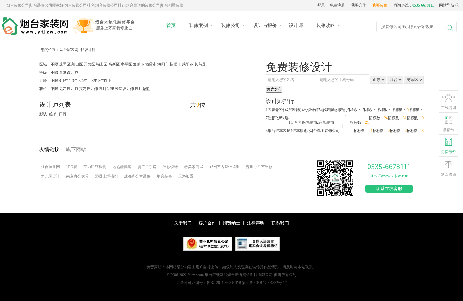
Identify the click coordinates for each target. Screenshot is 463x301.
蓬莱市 (138, 64)
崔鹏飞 (273, 118)
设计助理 (106, 89)
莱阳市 (187, 64)
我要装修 (379, 5)
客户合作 (207, 223)
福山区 (101, 64)
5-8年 (93, 80)
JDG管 (71, 167)
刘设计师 (311, 110)
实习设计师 (88, 89)
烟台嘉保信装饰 (303, 122)
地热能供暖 (121, 167)
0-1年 (63, 80)
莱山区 (77, 64)
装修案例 (198, 25)
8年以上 (104, 80)
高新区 (114, 64)
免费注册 (337, 5)
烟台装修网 (50, 167)
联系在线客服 (389, 188)
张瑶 (285, 118)
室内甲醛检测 (94, 167)
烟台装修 (164, 176)
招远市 (175, 64)
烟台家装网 (69, 50)
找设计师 (88, 50)
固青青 (273, 110)
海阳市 (163, 64)
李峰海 (296, 110)
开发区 (89, 64)
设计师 (296, 25)
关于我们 (183, 223)
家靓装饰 (326, 122)
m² (256, 276)
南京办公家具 (77, 176)
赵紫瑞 (326, 110)
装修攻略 (325, 25)
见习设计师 (68, 89)
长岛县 (200, 64)
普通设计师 (68, 72)
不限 (54, 64)
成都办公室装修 (137, 176)
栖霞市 (151, 64)
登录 (321, 5)
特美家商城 (193, 167)
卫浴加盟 (185, 176)
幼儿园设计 (50, 176)
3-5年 (83, 80)
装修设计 (170, 167)
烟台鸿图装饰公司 (324, 130)
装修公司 (230, 25)
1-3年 (73, 80)
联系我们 (280, 223)
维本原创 (299, 130)
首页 (171, 25)
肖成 (285, 110)
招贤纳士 (231, 223)
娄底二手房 (147, 167)
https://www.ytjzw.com (389, 175)
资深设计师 (124, 89)
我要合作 (358, 5)
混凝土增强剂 (106, 176)
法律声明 (256, 223)
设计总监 (142, 89)
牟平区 (126, 64)
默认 (43, 114)
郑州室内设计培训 (224, 167)
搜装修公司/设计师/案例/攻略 (407, 26)
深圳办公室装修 (259, 167)
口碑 (62, 114)
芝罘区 (65, 64)
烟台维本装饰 (279, 130)
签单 (53, 114)
